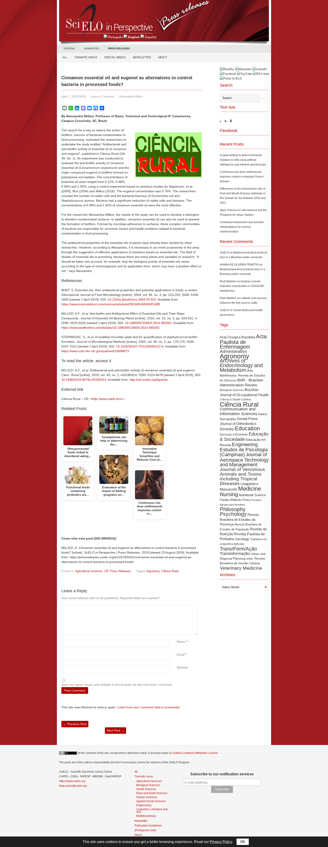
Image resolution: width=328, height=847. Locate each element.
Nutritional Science (252, 495)
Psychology (233, 514)
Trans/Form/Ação (238, 549)
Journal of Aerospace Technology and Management (244, 459)
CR (106, 571)
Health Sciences (146, 789)
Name (181, 641)
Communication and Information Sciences (238, 411)
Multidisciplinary (146, 815)
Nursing (229, 494)
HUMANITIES (91, 48)
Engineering (245, 444)
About (162, 57)
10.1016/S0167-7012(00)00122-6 (140, 346)
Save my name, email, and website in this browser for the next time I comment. (117, 684)
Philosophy (232, 509)
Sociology (242, 539)
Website (182, 667)
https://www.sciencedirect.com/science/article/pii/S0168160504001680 (110, 304)
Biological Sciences (232, 390)
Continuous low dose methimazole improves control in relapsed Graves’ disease (242, 176)
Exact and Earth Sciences (151, 793)
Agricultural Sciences (89, 571)
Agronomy (153, 571)
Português (115, 37)
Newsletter (142, 57)
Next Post (115, 730)
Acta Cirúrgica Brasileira (237, 337)
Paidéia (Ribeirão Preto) (235, 500)
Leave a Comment (102, 96)
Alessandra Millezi (131, 96)
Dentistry (227, 429)
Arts (250, 370)
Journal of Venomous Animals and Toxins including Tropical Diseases (242, 476)
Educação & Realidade (234, 434)
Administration (233, 351)
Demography (228, 419)
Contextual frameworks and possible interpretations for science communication (242, 227)
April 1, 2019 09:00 (73, 96)
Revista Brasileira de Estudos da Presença (239, 519)
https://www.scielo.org (72, 781)
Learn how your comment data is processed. (148, 707)
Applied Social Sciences (151, 801)
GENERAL (69, 48)
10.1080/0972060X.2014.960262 (148, 323)
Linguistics (249, 484)
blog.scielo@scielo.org (73, 785)
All (64, 57)
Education (247, 428)
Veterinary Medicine (241, 568)
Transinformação (235, 553)
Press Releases (120, 571)
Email (181, 654)
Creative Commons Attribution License (194, 753)
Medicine (249, 488)
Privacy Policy (221, 842)
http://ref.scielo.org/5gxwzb (149, 379)
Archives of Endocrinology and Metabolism (241, 365)
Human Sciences (146, 797)
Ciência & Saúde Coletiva (235, 399)
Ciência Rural (170, 571)
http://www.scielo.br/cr (107, 399)
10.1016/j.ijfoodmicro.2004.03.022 (132, 299)
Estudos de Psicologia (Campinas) (244, 452)
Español (150, 37)
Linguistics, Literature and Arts (152, 810)
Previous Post (75, 724)
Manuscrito (228, 489)
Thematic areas (85, 57)
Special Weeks (115, 57)
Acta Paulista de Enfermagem (243, 341)
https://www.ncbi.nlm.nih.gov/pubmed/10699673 (95, 351)
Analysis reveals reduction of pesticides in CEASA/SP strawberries (242, 286)
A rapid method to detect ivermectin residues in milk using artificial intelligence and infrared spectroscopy (243, 160)
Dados (262, 414)
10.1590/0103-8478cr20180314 (83, 379)
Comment (177, 607)
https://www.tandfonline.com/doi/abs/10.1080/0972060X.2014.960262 (110, 327)
